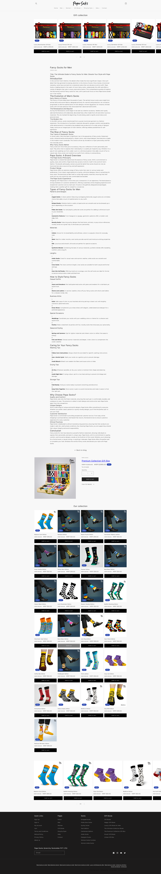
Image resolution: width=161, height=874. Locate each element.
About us (37, 840)
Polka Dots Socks (86, 822)
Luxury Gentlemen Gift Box (115, 44)
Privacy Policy (38, 837)
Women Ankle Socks (87, 843)
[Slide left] (77, 57)
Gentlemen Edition (87, 831)
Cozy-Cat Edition (109, 673)
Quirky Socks (85, 825)
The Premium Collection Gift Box (114, 831)
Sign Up (36, 819)
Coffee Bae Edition (39, 673)
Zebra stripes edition (64, 708)
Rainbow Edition (62, 534)
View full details (87, 484)
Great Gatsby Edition (40, 569)
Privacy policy (113, 870)
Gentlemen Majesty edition (112, 534)
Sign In (36, 822)
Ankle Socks (85, 834)
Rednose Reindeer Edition (41, 743)
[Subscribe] (62, 853)
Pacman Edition (85, 569)
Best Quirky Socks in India (67, 865)
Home (59, 819)
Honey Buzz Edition (63, 569)
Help (59, 834)
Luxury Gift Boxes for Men (112, 825)
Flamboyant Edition (63, 673)
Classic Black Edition (40, 604)
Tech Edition (85, 828)
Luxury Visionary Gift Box (90, 44)
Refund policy (104, 870)
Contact (60, 837)
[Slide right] (84, 57)
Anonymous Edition (39, 708)
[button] (36, 3)
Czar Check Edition (109, 639)
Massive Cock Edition (40, 534)
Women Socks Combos (88, 840)
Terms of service (122, 870)
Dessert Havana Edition (87, 604)
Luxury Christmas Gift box (139, 44)
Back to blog (81, 450)
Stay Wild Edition (109, 708)
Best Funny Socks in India (82, 865)
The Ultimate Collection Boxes (114, 828)
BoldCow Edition (85, 708)
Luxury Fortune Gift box (65, 44)
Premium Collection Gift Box (96, 461)
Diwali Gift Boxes (109, 834)
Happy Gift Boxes (109, 822)
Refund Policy (38, 834)
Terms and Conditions (41, 831)
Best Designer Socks (53, 865)
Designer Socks (86, 837)
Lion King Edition (86, 639)
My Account (38, 825)
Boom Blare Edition (63, 639)
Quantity (84, 470)
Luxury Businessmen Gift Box (42, 44)
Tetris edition (85, 673)
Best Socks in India (42, 865)
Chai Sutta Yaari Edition (41, 639)
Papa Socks (96, 870)
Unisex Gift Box (109, 837)
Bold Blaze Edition (109, 569)
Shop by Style (62, 831)
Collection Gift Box (121, 865)
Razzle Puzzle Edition (87, 534)
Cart (35, 828)
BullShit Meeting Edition (111, 604)
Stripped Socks (85, 819)
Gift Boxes (61, 828)
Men (59, 822)
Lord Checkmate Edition (64, 604)
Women (60, 825)
